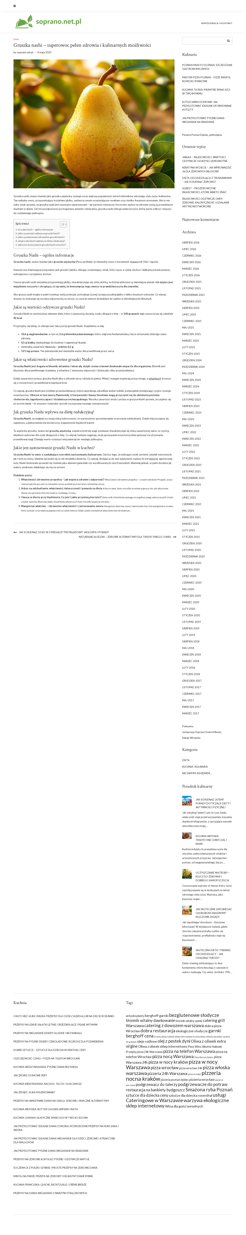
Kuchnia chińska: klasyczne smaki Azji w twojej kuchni (50, 1117)
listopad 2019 (191, 621)
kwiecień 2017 (191, 706)
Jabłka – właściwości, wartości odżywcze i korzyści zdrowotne (204, 159)
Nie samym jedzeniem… (197, 773)
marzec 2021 (190, 523)
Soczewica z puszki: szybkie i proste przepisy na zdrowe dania (55, 1167)
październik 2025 (193, 294)
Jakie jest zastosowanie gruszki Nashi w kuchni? (42, 244)
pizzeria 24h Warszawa (167, 1073)
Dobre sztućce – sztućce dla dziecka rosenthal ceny (49, 1050)
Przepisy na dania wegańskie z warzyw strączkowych (50, 1193)
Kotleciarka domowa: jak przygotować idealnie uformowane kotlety (207, 105)
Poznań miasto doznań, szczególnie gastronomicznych (207, 66)
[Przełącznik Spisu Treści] (61, 224)
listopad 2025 (191, 288)
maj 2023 (188, 419)
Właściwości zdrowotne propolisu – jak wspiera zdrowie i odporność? (62, 479)
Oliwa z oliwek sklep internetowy (162, 1046)
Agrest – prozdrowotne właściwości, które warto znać (204, 190)
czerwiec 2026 (191, 255)
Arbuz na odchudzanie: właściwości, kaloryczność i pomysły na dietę (61, 488)
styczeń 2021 (191, 536)
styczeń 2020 (191, 615)
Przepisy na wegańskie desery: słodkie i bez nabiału (47, 1033)
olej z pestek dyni (174, 1041)
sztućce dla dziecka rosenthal (190, 1095)
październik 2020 (193, 556)
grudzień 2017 (192, 680)
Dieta (16, 39)
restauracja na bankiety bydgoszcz (155, 1089)
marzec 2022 (190, 445)
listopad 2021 (191, 471)
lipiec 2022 (189, 432)
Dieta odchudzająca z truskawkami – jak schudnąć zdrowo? (207, 179)
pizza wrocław (165, 1067)
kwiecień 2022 (191, 438)
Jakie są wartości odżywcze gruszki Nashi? (39, 233)
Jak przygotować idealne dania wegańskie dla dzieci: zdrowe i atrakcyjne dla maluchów (64, 1140)
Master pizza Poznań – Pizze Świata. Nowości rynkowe (206, 79)
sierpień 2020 (190, 569)
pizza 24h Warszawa (150, 1051)
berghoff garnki (157, 1015)
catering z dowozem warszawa (174, 1025)
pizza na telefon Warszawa (189, 1051)
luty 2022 (188, 451)
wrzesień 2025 (191, 301)
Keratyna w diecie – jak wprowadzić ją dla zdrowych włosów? (207, 169)
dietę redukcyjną (78, 412)
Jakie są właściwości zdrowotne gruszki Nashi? (41, 237)
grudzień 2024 (192, 360)
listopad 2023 (191, 399)
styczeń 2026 (191, 275)
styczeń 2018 (191, 674)
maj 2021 (188, 510)
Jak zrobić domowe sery (30, 1075)
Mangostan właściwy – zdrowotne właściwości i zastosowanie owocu (62, 506)
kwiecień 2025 (191, 334)
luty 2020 (188, 608)
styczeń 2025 (191, 353)
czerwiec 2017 (191, 693)
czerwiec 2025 (191, 321)
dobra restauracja (157, 1030)
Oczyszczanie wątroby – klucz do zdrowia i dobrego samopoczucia (212, 876)
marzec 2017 (190, 713)
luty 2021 (188, 530)
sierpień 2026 (190, 242)
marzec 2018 (190, 661)
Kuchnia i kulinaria (195, 766)
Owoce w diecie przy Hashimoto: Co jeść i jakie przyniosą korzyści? (61, 497)
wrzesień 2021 (191, 484)
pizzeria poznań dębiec (175, 1079)
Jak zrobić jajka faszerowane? (34, 1092)
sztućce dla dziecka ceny (147, 1095)
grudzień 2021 (192, 464)
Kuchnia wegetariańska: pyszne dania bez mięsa (45, 1066)
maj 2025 (188, 327)
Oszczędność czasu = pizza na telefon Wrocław (46, 1058)
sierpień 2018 (190, 641)
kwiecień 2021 (191, 517)
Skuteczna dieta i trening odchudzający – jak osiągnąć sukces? (213, 954)
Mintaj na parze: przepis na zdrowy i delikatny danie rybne (53, 1176)
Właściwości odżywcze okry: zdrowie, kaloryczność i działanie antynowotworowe (205, 202)
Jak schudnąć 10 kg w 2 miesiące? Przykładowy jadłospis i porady (64, 532)
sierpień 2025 (190, 307)
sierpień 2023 (190, 406)
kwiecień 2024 (191, 379)
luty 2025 (188, 347)
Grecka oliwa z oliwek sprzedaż (207, 1036)
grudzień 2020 (192, 543)
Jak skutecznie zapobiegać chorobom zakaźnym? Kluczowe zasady (214, 913)
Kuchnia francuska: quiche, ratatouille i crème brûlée (49, 1184)
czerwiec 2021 (191, 504)
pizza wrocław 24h (190, 1068)
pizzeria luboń (194, 1074)
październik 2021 (193, 477)
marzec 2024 (190, 386)
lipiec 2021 (189, 497)
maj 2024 (188, 373)
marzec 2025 (190, 340)
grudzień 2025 (192, 281)
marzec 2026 (190, 268)
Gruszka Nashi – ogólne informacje (35, 229)
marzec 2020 (190, 602)
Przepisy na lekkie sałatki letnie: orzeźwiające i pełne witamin (55, 1024)
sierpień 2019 (190, 628)
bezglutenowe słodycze (194, 1015)
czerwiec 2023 (191, 412)
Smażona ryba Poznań (209, 1089)
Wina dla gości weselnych (184, 1106)
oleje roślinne (147, 1041)
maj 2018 (188, 648)
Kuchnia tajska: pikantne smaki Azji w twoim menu (206, 91)
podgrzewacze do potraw (203, 1084)
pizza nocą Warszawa (173, 1056)
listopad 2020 (191, 549)
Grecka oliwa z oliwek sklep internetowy (173, 1036)
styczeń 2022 (191, 458)
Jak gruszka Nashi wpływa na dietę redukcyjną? (41, 240)
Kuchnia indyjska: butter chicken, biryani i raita (45, 1109)
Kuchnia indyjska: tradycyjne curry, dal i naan (211, 840)
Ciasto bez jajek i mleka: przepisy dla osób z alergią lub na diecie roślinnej (63, 1016)
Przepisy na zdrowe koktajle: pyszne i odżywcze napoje (51, 1159)
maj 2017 (188, 700)
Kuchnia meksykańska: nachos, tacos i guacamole (47, 1083)
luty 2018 (188, 667)
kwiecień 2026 (191, 262)
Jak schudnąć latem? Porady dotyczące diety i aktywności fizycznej (213, 803)
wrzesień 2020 (191, 563)
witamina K (155, 378)
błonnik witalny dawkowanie (150, 1020)
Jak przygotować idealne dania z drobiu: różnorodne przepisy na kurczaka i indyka (66, 1128)
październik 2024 (193, 366)
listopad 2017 (191, 687)
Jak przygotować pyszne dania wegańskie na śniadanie (203, 120)
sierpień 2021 (190, 491)
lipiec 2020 (189, 576)
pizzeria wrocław (202, 1079)
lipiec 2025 (189, 314)
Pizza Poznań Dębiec (203, 1057)
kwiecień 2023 (191, 425)
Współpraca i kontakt (217, 23)
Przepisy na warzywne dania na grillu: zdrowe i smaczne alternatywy (61, 1100)
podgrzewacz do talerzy (156, 1084)
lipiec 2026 (189, 249)
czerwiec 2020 (191, 582)
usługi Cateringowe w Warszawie (176, 1097)
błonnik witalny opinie (189, 1020)
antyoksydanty (135, 1015)
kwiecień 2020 (191, 595)
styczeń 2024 (191, 392)
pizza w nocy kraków (168, 1062)
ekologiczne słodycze (192, 1031)
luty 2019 (188, 634)
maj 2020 (188, 589)
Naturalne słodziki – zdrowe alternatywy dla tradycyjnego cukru (125, 536)
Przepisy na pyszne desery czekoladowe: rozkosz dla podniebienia (58, 1041)
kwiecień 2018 (191, 654)
